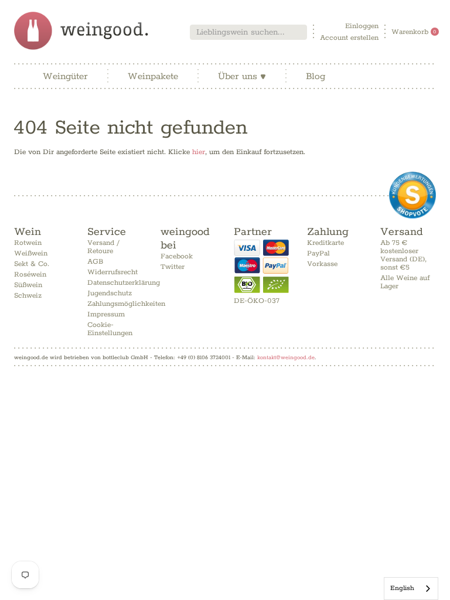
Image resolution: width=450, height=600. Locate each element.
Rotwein (28, 242)
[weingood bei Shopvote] (412, 195)
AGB (95, 261)
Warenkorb (414, 32)
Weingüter (65, 76)
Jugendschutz (109, 293)
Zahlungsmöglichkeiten (126, 303)
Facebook (177, 256)
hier (198, 152)
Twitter (173, 266)
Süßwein (28, 285)
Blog (315, 76)
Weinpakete (153, 76)
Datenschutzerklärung (123, 282)
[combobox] (248, 32)
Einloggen (362, 26)
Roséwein (30, 274)
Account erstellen (349, 37)
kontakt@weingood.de (286, 357)
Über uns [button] (242, 76)
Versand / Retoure (103, 246)
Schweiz (28, 295)
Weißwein (30, 253)
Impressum (106, 314)
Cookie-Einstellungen (109, 329)
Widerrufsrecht (112, 272)
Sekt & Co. (31, 264)
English (402, 588)
